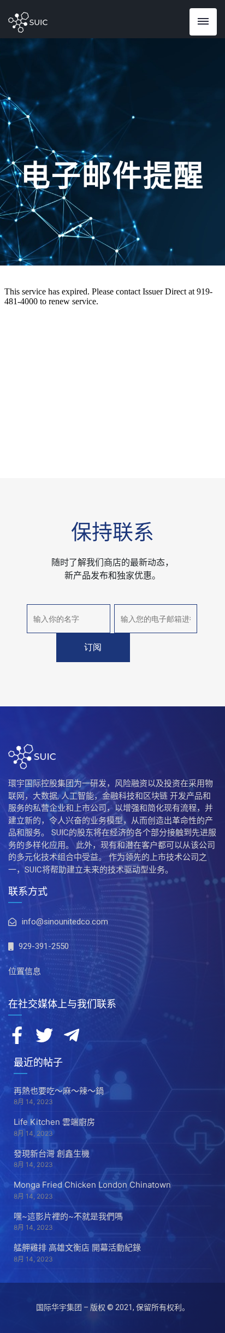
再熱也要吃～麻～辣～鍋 (59, 1091)
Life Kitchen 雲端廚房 (54, 1122)
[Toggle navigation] (203, 22)
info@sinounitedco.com (65, 922)
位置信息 (24, 971)
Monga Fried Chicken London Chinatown (92, 1184)
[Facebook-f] (17, 1035)
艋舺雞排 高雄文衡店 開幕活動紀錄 (77, 1247)
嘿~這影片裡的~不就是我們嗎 (68, 1216)
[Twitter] (44, 1035)
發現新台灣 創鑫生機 (52, 1153)
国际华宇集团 (59, 1307)
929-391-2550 (44, 946)
